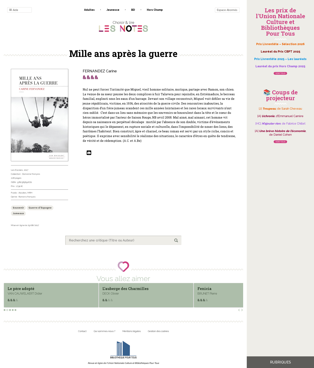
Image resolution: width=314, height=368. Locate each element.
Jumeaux (18, 213)
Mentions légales (131, 331)
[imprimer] (89, 153)
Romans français (27, 196)
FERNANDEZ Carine (100, 71)
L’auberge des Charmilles (42, 288)
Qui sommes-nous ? (104, 331)
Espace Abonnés (227, 10)
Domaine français (31, 174)
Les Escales (17, 170)
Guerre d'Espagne (40, 207)
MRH (29, 192)
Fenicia (120, 288)
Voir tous (280, 73)
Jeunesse (112, 9)
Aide (15, 10)
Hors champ (155, 9)
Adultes (89, 9)
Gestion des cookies (158, 331)
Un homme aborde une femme (235, 288)
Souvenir (18, 207)
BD (133, 9)
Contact (82, 331)
